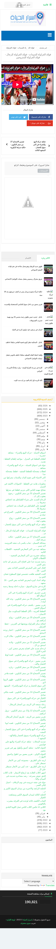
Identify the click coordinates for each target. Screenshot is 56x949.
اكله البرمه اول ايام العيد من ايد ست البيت (28, 380)
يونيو (43, 439)
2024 (44, 412)
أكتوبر (42, 426)
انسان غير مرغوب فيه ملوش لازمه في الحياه (27, 330)
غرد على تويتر (16, 117)
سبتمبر (42, 429)
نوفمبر (42, 422)
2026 (44, 406)
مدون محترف (25, 923)
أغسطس (41, 433)
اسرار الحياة (27, 920)
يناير (43, 817)
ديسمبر (41, 419)
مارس (42, 449)
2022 (44, 820)
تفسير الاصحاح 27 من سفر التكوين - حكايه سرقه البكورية (18, 144)
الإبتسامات (43, 171)
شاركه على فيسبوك (38, 117)
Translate (50, 885)
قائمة (45, 4)
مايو (43, 442)
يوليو (43, 436)
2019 (44, 830)
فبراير (42, 813)
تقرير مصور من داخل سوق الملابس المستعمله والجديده (23, 304)
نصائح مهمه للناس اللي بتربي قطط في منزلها (26, 490)
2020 (44, 827)
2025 (44, 409)
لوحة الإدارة (11, 920)
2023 (44, 416)
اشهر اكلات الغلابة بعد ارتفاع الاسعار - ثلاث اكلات (24, 773)
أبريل (42, 446)
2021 (44, 823)
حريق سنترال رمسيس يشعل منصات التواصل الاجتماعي (23, 279)
